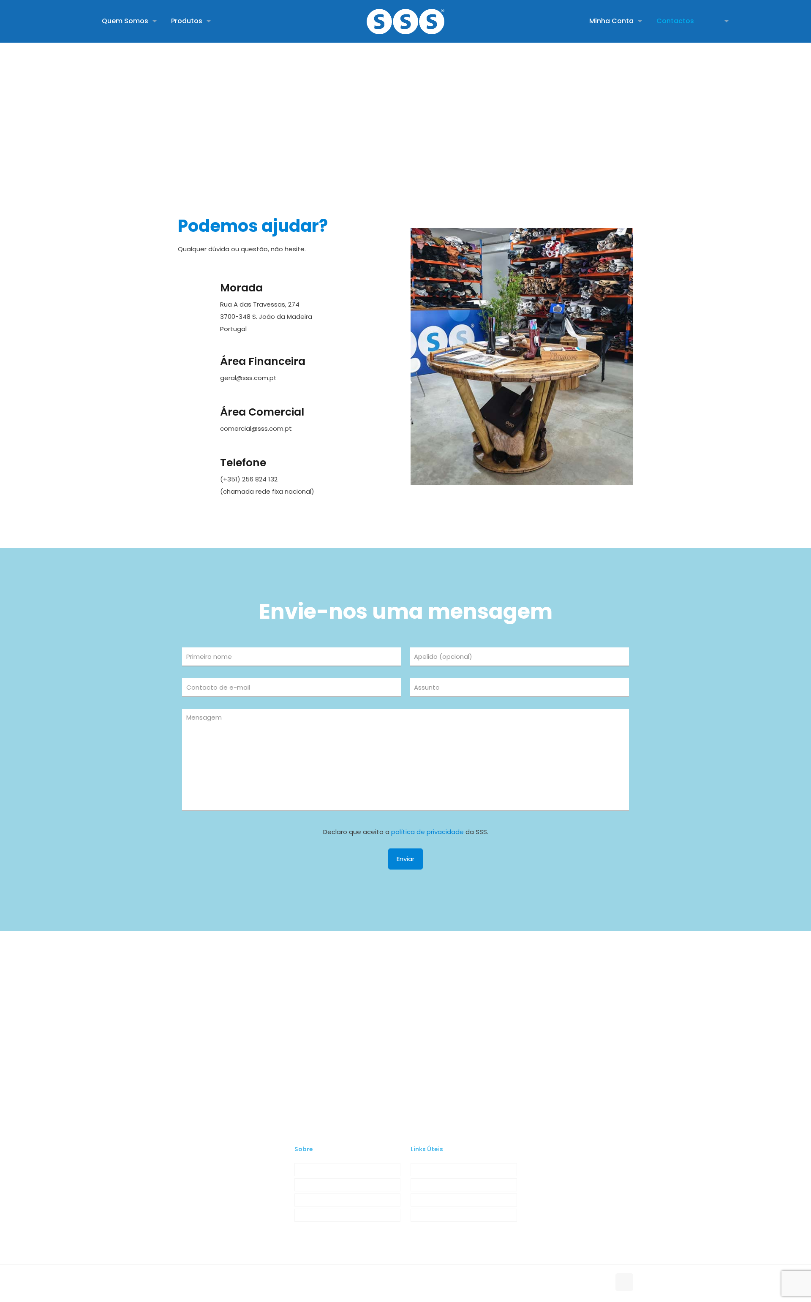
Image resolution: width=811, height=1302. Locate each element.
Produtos (308, 1184)
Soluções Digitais (328, 1283)
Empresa (308, 1169)
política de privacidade (427, 831)
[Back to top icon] (624, 1282)
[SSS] (405, 21)
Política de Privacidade (444, 1184)
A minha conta (317, 1200)
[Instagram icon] (604, 1283)
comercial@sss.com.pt (256, 428)
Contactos (311, 1215)
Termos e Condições (442, 1169)
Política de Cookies (439, 1200)
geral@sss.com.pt (248, 377)
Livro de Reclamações (443, 1215)
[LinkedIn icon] (595, 1283)
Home (379, 116)
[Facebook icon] (586, 1283)
